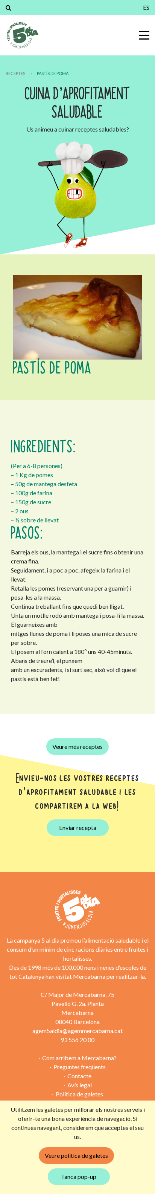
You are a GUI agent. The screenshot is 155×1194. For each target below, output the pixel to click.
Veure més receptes (77, 746)
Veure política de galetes (76, 1155)
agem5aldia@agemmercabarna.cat (77, 1030)
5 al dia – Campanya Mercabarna (22, 35)
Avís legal (79, 1084)
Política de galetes (79, 1094)
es (146, 7)
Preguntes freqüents (79, 1066)
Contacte (79, 1075)
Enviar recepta (77, 827)
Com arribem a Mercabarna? (79, 1057)
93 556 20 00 (77, 1039)
